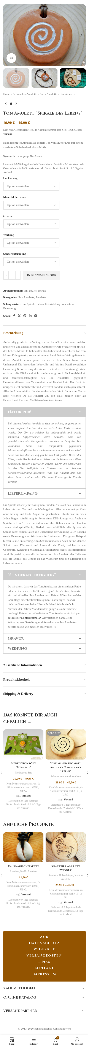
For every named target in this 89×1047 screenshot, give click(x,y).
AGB (44, 937)
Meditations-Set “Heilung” (23, 765)
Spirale (31, 304)
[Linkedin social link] (30, 316)
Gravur (8, 216)
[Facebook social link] (13, 316)
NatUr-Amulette (28, 871)
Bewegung (9, 308)
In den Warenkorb (41, 275)
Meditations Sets (23, 772)
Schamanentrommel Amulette (66, 776)
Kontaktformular (30, 617)
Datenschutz (44, 943)
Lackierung (10, 178)
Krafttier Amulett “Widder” (65, 868)
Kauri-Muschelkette (23, 866)
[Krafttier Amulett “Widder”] (66, 847)
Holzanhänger (66, 875)
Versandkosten (44, 955)
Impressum (44, 974)
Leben (40, 304)
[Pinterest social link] (25, 316)
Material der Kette (14, 197)
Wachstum (68, 304)
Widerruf (44, 949)
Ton (23, 304)
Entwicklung (52, 304)
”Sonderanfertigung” (32, 575)
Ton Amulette (68, 94)
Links (44, 962)
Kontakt (44, 968)
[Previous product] (5, 103)
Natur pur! (19, 412)
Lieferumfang (23, 493)
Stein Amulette (48, 94)
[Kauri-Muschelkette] (23, 847)
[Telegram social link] (35, 316)
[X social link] (19, 316)
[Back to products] (11, 103)
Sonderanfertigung (14, 253)
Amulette (31, 94)
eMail (11, 617)
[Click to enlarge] (11, 58)
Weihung (8, 234)
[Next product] (16, 103)
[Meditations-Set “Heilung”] (23, 744)
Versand (8, 134)
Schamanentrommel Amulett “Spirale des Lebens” (65, 767)
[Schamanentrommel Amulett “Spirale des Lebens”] (66, 744)
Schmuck (18, 94)
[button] (7, 35)
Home (6, 94)
